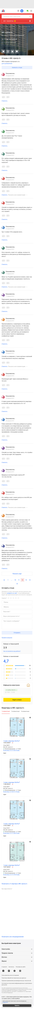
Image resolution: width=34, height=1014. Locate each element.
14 (29, 580)
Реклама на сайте (20, 966)
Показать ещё (17, 573)
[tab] (6, 712)
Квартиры (13, 26)
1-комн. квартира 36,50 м (11, 824)
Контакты (11, 966)
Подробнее (5, 1002)
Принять (17, 1005)
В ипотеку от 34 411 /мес (11, 792)
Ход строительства (24, 26)
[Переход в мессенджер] (20, 971)
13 (26, 580)
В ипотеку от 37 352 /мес (11, 750)
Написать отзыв (17, 67)
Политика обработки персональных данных (14, 978)
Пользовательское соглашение (10, 975)
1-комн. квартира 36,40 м (11, 782)
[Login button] (21, 10)
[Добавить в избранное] (3, 51)
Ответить (4, 101)
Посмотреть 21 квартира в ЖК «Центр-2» (14, 884)
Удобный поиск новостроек (11, 16)
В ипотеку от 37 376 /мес (11, 874)
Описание (5, 26)
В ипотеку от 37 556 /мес (11, 833)
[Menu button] (27, 10)
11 (19, 580)
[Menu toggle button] (31, 10)
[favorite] (18, 10)
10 (15, 580)
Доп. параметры (9, 21)
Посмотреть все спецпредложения (13, 936)
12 (22, 580)
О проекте (4, 966)
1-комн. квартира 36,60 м (11, 865)
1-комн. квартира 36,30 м (11, 741)
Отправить (17, 632)
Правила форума (7, 637)
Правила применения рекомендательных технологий (16, 980)
